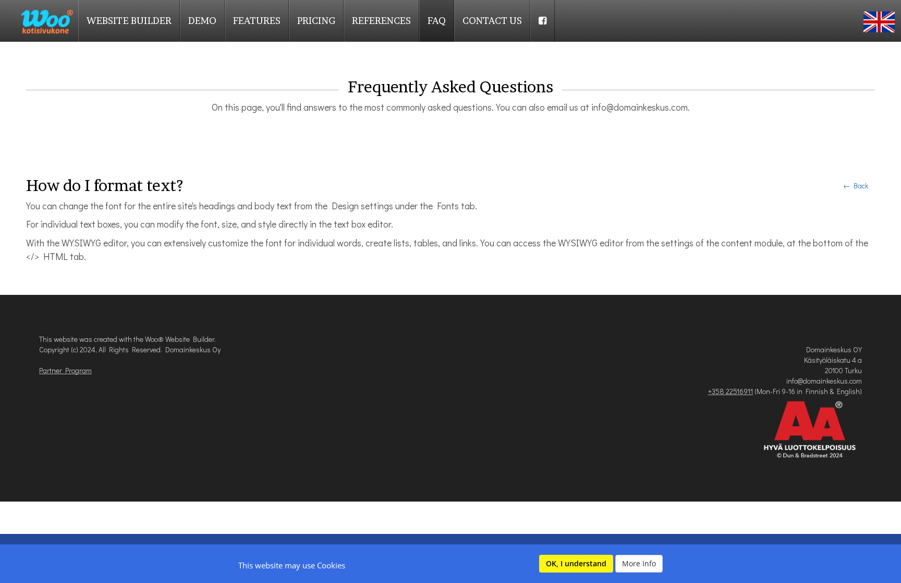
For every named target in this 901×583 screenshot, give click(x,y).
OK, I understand (576, 563)
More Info (639, 563)
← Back (855, 186)
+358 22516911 (730, 391)
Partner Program (65, 370)
